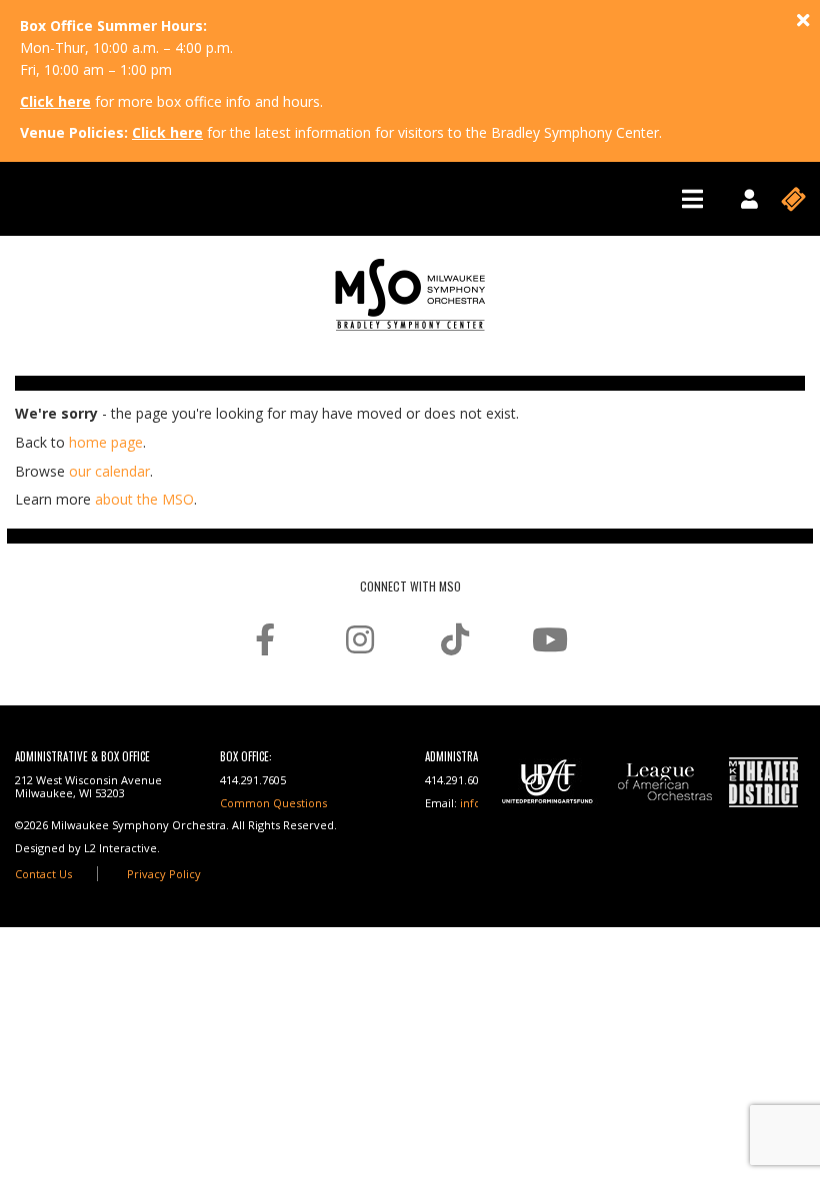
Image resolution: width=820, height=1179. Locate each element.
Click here (55, 101)
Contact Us (43, 873)
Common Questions (273, 802)
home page (106, 442)
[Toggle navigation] (692, 199)
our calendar (109, 471)
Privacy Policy (164, 873)
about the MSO (144, 499)
